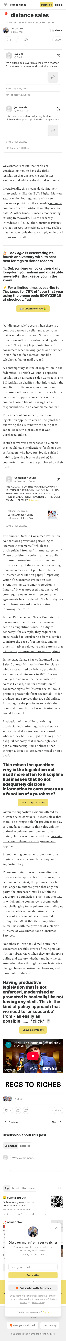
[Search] (60, 1188)
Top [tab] (7, 1188)
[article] (33, 1206)
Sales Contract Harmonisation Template (30, 664)
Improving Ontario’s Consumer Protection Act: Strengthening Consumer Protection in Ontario (31, 582)
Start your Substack (24, 1325)
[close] (56, 1227)
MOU (23, 921)
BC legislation (12, 382)
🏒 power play (13, 1222)
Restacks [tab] (25, 1145)
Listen (58, 30)
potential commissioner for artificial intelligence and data (32, 208)
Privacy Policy (38, 1302)
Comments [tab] (11, 1145)
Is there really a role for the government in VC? (18, 1203)
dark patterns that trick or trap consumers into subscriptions (33, 649)
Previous (13, 1122)
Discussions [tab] (28, 1188)
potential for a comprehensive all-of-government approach (32, 841)
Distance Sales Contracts (39, 377)
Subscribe (46, 4)
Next (55, 1122)
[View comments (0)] (18, 40)
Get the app (50, 1325)
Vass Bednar (17, 29)
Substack (16, 1333)
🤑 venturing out (14, 1197)
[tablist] (17, 1145)
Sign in (59, 4)
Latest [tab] (15, 1188)
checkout (15, 299)
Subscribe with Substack (35, 1288)
